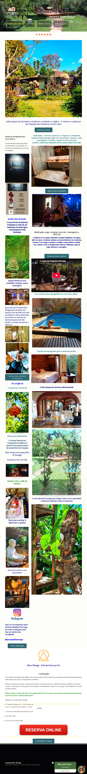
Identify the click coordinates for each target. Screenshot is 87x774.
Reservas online (43, 130)
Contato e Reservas (60, 24)
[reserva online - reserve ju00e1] (43, 730)
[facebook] (78, 21)
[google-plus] (80, 21)
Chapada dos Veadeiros (17, 388)
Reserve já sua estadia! (57, 191)
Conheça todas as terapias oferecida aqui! (17, 377)
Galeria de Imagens (44, 24)
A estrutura (30, 24)
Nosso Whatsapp (17, 646)
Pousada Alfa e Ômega (14, 24)
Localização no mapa (43, 741)
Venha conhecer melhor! (56, 256)
